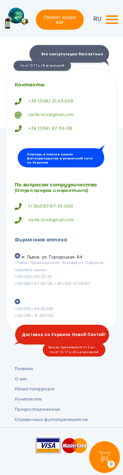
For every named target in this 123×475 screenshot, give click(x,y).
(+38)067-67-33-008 (50, 206)
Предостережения (37, 409)
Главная (24, 368)
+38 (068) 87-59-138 (50, 128)
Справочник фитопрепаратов (51, 419)
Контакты (28, 399)
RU (97, 19)
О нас (21, 378)
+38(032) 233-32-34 (33, 277)
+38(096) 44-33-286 (34, 309)
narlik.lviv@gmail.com (51, 115)
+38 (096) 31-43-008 (51, 101)
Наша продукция (35, 388)
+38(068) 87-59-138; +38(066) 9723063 (52, 283)
